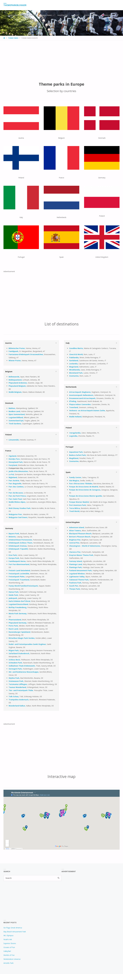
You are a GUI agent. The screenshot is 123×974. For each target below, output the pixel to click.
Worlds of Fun (9, 955)
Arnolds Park (8, 963)
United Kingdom (73, 522)
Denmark (9, 403)
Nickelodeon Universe (12, 959)
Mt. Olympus (8, 935)
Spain (68, 472)
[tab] (31, 343)
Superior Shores (9, 943)
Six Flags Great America (12, 928)
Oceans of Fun (9, 947)
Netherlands (71, 387)
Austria (8, 343)
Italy (68, 343)
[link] (117, 15)
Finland (8, 434)
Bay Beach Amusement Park (14, 931)
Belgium (8, 371)
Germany (9, 528)
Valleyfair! (7, 951)
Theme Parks (13, 38)
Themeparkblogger (14, 5)
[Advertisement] (61, 58)
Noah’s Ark (7, 939)
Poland (69, 428)
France (8, 451)
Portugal (69, 447)
